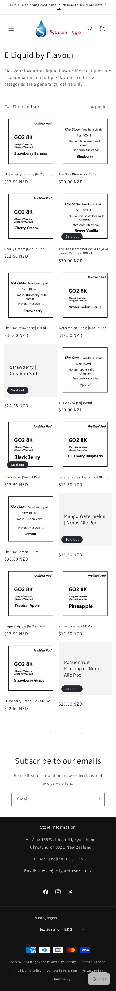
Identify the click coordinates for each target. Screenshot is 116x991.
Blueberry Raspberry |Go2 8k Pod (84, 477)
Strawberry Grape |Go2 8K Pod (27, 701)
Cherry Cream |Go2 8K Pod (24, 249)
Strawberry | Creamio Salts (25, 370)
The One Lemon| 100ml (21, 552)
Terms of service (93, 962)
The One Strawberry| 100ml (25, 328)
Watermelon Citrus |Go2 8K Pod (82, 328)
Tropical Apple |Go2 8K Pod (25, 626)
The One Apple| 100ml (75, 402)
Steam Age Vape (34, 962)
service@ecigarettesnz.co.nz (65, 870)
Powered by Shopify (61, 962)
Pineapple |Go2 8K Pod (76, 626)
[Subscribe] (98, 799)
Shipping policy (29, 970)
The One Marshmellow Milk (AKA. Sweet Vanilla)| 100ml (84, 251)
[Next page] (81, 733)
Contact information (62, 970)
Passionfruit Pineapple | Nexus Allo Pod (82, 668)
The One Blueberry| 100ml (78, 174)
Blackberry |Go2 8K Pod (22, 477)
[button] (11, 28)
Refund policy (61, 979)
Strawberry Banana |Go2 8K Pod (28, 174)
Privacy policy (92, 970)
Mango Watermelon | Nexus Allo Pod (85, 519)
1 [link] (35, 733)
